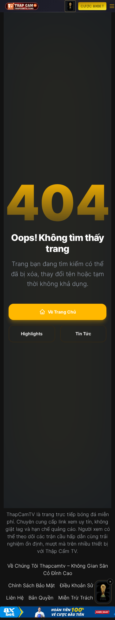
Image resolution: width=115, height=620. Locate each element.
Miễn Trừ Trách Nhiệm (83, 598)
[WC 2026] (70, 6)
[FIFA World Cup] (103, 592)
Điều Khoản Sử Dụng (83, 585)
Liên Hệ (15, 598)
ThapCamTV (20, 514)
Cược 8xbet (92, 6)
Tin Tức (83, 333)
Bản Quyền (41, 598)
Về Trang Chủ (62, 311)
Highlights (32, 333)
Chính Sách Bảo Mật (31, 585)
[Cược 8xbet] (57, 612)
